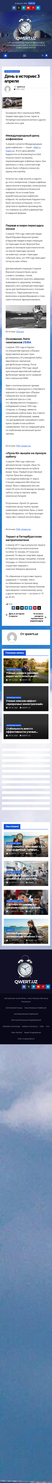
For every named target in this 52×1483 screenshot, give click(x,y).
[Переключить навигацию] (24, 55)
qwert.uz (21, 87)
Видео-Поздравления (32, 1032)
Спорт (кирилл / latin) (15, 901)
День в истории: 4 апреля (16, 615)
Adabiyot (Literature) (30, 1026)
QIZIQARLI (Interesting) (11, 1026)
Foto (47, 1026)
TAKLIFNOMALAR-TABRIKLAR (35, 1008)
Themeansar (26, 1001)
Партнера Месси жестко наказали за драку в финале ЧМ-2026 (23, 907)
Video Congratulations (26, 1039)
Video (42, 1026)
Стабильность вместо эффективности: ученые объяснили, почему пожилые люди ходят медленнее (24, 733)
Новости (10, 930)
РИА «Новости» (23, 445)
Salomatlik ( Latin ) (14, 843)
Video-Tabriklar (16, 1032)
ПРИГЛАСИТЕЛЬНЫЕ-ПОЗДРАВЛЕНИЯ (26, 1020)
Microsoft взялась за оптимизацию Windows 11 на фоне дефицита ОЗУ (23, 936)
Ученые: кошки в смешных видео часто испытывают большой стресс (22, 676)
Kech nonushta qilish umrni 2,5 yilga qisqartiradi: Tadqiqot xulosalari (24, 849)
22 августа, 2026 (16, 853)
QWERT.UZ (26, 38)
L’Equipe (20, 331)
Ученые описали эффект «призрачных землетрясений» (24, 702)
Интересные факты (12, 71)
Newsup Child (37, 998)
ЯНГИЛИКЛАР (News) (14, 1008)
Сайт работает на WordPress (15, 998)
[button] (42, 55)
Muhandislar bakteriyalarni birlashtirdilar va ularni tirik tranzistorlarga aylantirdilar (21, 878)
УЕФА (27, 342)
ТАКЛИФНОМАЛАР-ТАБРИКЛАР (26, 1014)
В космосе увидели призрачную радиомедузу (36, 617)
